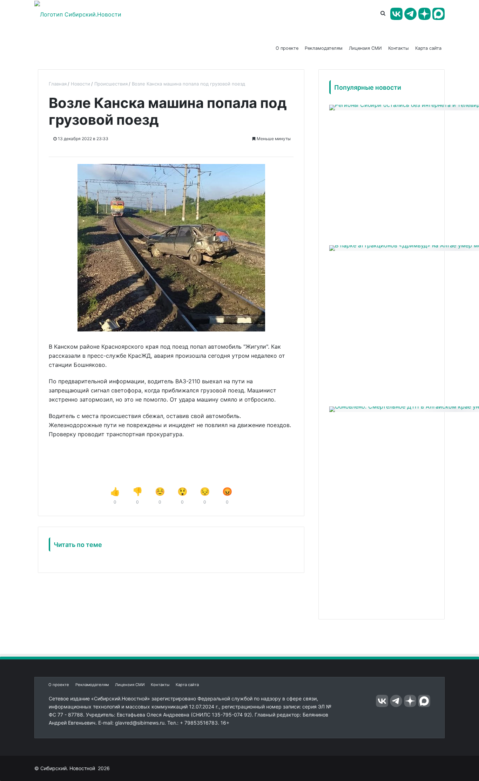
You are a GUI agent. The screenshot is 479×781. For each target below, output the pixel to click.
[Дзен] (424, 14)
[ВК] (396, 14)
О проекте (287, 48)
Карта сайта (428, 48)
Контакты (398, 48)
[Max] (438, 14)
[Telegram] (410, 14)
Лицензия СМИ (365, 48)
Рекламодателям (324, 48)
